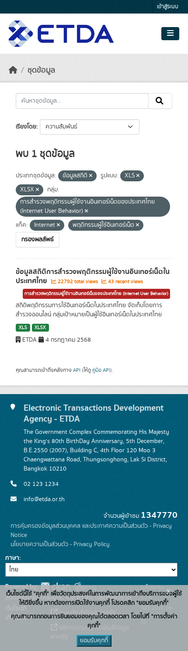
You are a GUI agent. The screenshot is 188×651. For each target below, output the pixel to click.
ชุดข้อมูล (41, 70)
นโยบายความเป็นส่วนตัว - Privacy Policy (60, 544)
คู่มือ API (101, 370)
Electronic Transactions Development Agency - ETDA (94, 413)
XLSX (40, 327)
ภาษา (12, 558)
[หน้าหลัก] (13, 70)
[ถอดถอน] (90, 176)
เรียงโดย (26, 126)
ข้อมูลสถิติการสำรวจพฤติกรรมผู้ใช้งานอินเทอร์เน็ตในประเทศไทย (93, 276)
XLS (23, 327)
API (76, 370)
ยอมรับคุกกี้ (94, 640)
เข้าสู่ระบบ (167, 7)
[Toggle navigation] (170, 33)
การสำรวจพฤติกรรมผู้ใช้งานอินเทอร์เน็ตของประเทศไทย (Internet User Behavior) (96, 294)
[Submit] (160, 101)
